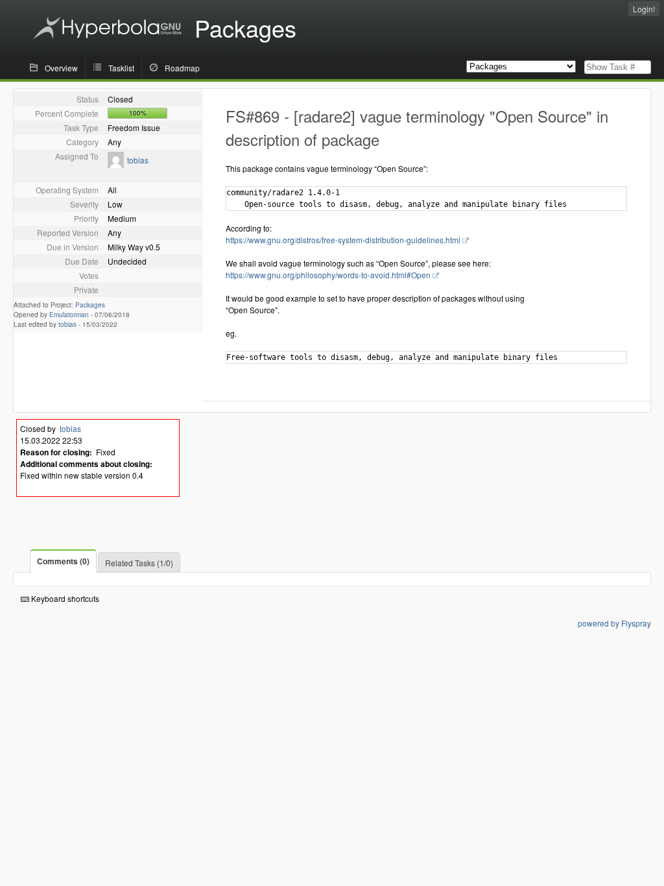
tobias (137, 159)
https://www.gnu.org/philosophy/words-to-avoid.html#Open (328, 274)
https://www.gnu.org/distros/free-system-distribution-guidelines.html (343, 239)
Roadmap (182, 67)
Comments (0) (63, 561)
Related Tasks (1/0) (139, 562)
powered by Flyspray (614, 623)
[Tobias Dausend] (116, 164)
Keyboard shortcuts (64, 598)
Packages (90, 304)
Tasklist (121, 67)
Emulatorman (69, 314)
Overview (61, 67)
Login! (644, 8)
